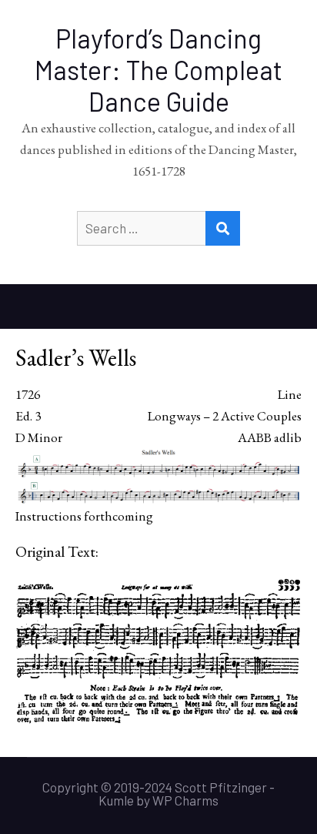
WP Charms (185, 800)
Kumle (116, 800)
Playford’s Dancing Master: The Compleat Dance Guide (158, 69)
